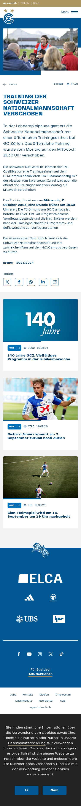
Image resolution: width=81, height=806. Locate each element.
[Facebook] (18, 654)
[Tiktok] (62, 654)
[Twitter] (50, 654)
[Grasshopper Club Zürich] (8, 16)
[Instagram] (40, 654)
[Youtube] (29, 654)
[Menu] (74, 12)
